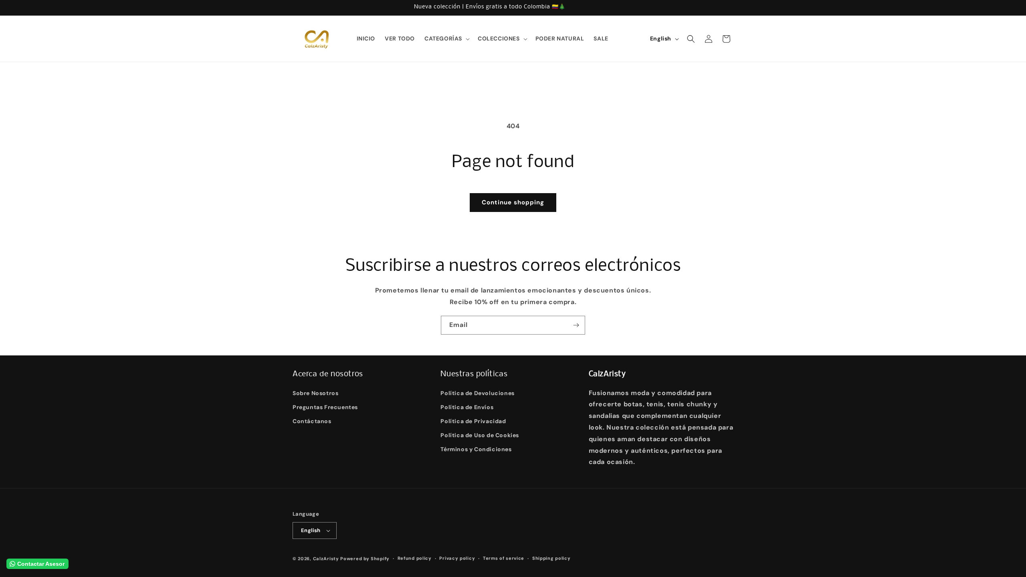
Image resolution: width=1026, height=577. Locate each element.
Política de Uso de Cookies (479, 435)
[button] (446, 38)
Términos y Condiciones (475, 449)
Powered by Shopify (365, 558)
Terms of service (503, 558)
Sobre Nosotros (315, 393)
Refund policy (415, 558)
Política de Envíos (466, 407)
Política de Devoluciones (477, 393)
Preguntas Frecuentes (325, 407)
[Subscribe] (576, 325)
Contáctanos (312, 421)
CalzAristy (326, 558)
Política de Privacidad (473, 421)
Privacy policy (457, 558)
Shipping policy (551, 558)
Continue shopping (513, 202)
